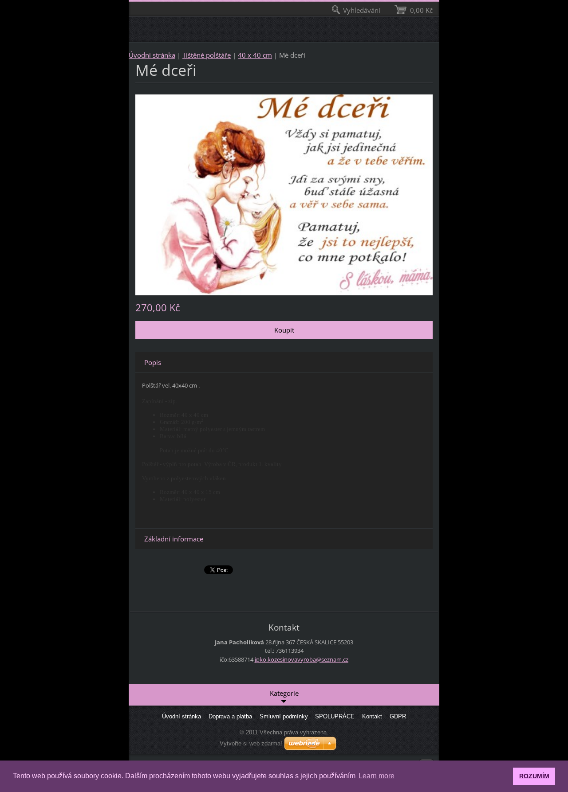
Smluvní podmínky (284, 716)
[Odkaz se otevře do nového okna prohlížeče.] (284, 193)
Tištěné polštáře (206, 55)
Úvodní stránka (152, 55)
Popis (152, 362)
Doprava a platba (230, 716)
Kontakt (372, 716)
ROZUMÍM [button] (534, 776)
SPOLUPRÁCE (335, 716)
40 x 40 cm (255, 55)
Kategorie (284, 693)
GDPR (398, 716)
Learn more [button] (376, 776)
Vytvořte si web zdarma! (251, 743)
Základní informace (173, 538)
